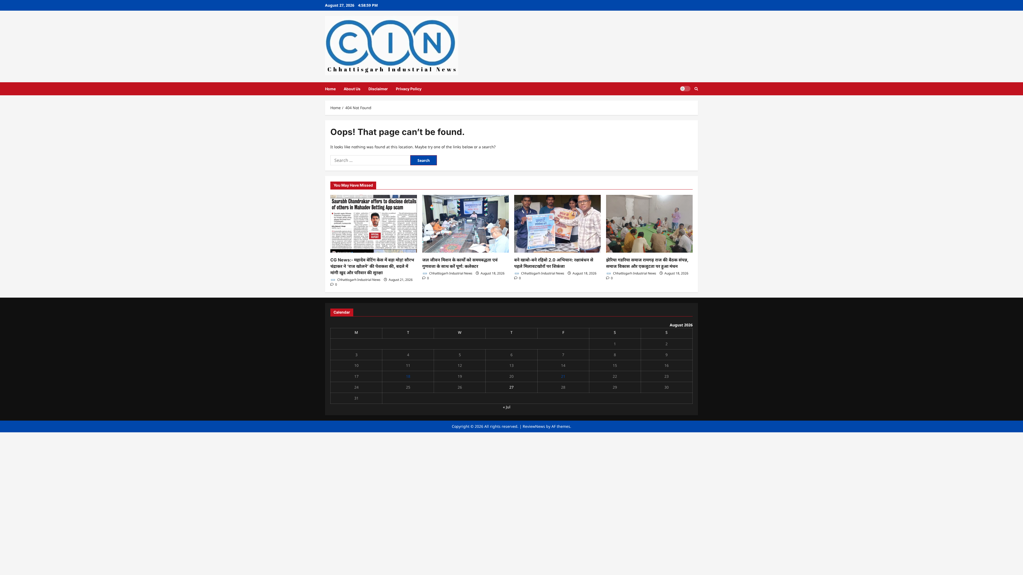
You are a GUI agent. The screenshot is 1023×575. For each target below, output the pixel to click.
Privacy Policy (408, 89)
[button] (696, 89)
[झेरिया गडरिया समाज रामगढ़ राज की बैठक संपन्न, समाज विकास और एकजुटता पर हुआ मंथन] (649, 224)
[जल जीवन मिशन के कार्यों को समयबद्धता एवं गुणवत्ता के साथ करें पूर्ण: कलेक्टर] (465, 224)
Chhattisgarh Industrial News (358, 279)
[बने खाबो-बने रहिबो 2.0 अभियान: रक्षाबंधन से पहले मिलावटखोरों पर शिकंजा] (557, 224)
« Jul (506, 406)
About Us (352, 89)
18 (408, 376)
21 (563, 376)
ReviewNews (534, 426)
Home (330, 89)
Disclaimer (378, 89)
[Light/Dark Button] (685, 88)
